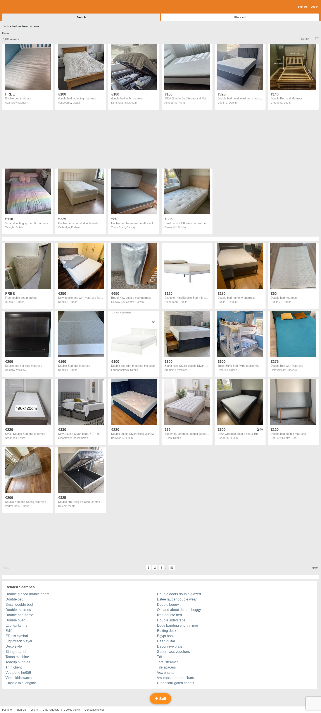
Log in (34, 709)
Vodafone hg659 (18, 672)
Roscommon (80, 438)
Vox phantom (167, 672)
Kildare (75, 227)
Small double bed (19, 604)
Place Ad (239, 17)
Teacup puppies (17, 662)
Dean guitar (166, 641)
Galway (130, 227)
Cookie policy (72, 709)
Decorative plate (169, 646)
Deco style (13, 646)
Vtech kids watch (18, 678)
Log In (314, 6)
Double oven (15, 620)
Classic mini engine (20, 683)
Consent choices (94, 709)
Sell (162, 698)
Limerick (292, 370)
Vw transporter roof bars (175, 678)
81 (171, 567)
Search (81, 17)
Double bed (14, 599)
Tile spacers (166, 667)
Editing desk (166, 631)
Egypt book (165, 636)
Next (315, 568)
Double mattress (18, 610)
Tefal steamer (167, 662)
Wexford (182, 370)
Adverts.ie (19, 7)
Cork (294, 438)
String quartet (15, 651)
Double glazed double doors (27, 594)
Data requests (51, 709)
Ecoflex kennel (16, 625)
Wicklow (21, 370)
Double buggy (168, 604)
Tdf (159, 657)
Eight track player (18, 641)
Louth (287, 102)
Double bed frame (19, 615)
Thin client (13, 667)
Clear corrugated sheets (175, 683)
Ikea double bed (169, 615)
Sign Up (302, 6)
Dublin (24, 102)
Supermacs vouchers (173, 651)
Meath (76, 102)
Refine (305, 39)
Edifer (10, 631)
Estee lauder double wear (177, 599)
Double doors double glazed (179, 594)
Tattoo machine (17, 657)
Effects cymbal (16, 636)
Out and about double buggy (179, 610)
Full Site (7, 709)
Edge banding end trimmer (177, 625)
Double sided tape (171, 620)
